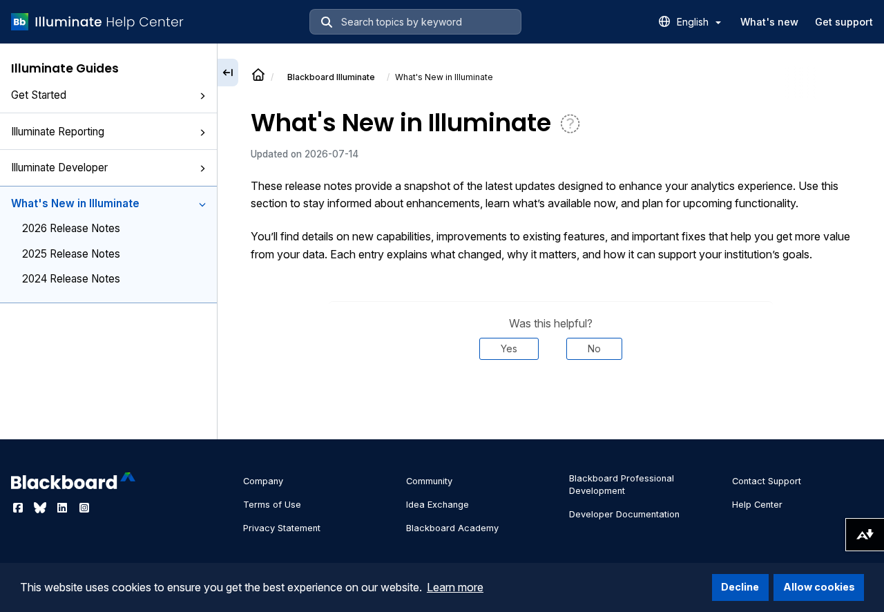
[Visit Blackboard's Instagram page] (84, 508)
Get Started (38, 95)
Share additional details (550, 401)
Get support (844, 22)
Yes (509, 348)
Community (429, 481)
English (694, 22)
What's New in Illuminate (75, 203)
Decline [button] (740, 587)
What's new (769, 22)
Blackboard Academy (452, 528)
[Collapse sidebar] (228, 72)
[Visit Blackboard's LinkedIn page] (63, 508)
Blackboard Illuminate (331, 77)
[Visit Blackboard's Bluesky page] (41, 508)
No (594, 348)
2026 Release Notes (71, 228)
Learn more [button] (455, 587)
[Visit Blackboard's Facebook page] (19, 508)
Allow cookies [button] (819, 587)
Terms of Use (272, 504)
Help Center (757, 504)
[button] (202, 96)
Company (263, 481)
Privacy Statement (281, 528)
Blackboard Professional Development (621, 484)
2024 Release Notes (71, 278)
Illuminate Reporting (57, 131)
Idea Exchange (437, 504)
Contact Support (766, 481)
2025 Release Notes (71, 253)
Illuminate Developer (59, 167)
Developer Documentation (624, 514)
